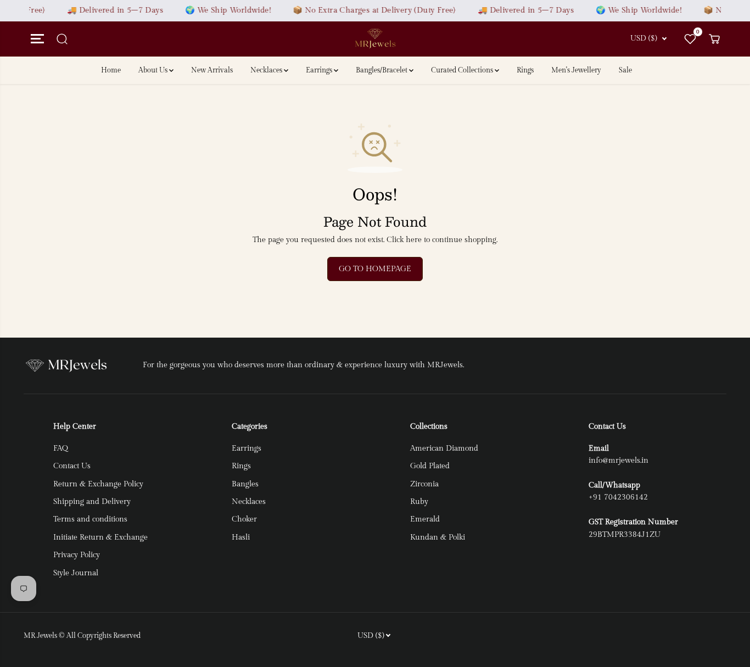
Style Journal (75, 573)
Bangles (245, 484)
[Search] (62, 39)
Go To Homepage (375, 269)
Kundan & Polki (437, 537)
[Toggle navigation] (36, 39)
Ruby (419, 501)
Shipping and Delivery (92, 501)
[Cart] (714, 39)
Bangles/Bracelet (382, 70)
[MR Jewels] (375, 39)
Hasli (241, 537)
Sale (625, 70)
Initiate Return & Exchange (100, 537)
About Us (153, 70)
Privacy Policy (76, 555)
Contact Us (72, 466)
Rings (525, 70)
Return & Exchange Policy (98, 484)
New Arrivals (212, 70)
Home (111, 70)
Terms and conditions (90, 519)
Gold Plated (430, 466)
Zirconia (424, 484)
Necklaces (267, 70)
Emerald (425, 519)
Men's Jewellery (576, 70)
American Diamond (444, 448)
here (414, 240)
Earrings (320, 70)
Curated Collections (463, 70)
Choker (244, 519)
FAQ (60, 448)
